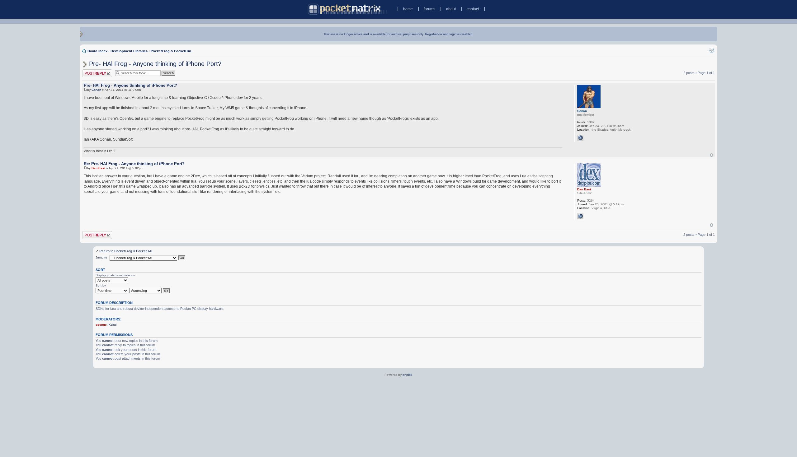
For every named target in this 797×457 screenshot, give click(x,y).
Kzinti (112, 324)
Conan (96, 89)
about (451, 9)
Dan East (98, 168)
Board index (97, 51)
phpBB (408, 374)
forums (429, 9)
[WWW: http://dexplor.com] (580, 216)
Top (711, 155)
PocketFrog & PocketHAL (171, 51)
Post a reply (91, 71)
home (408, 9)
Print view (711, 50)
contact (473, 9)
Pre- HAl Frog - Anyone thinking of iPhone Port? (155, 63)
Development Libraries (129, 51)
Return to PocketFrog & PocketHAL (126, 251)
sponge (101, 324)
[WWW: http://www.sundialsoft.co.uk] (580, 138)
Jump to (101, 257)
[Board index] (348, 9)
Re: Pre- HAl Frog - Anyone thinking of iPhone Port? (134, 163)
